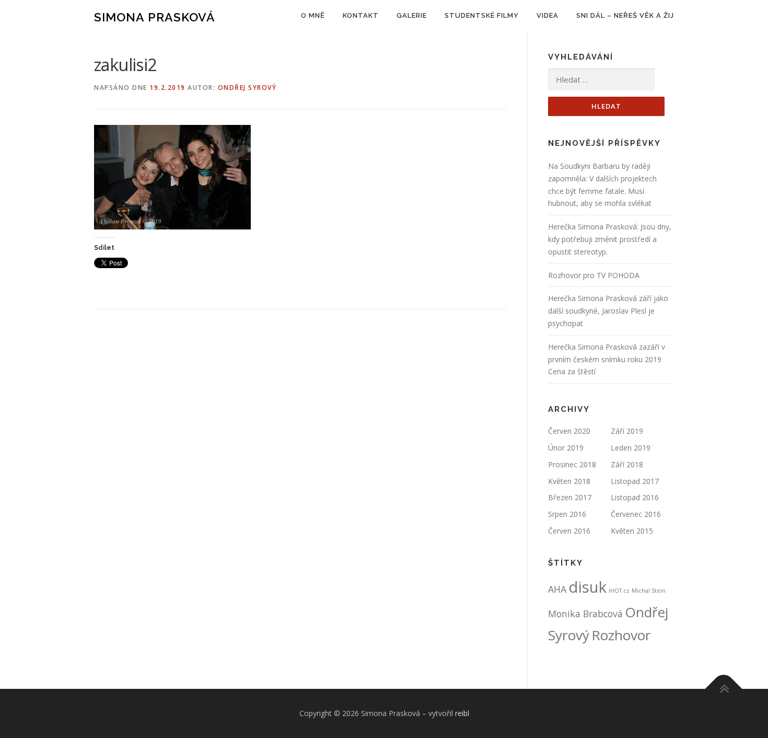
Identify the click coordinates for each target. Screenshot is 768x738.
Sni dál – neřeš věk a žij (625, 15)
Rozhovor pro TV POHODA (593, 275)
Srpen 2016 (567, 514)
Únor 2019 (566, 448)
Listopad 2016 (635, 497)
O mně (313, 15)
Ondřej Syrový (247, 87)
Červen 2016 (569, 531)
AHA (557, 589)
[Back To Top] (723, 688)
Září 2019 (627, 431)
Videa (547, 15)
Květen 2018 (569, 481)
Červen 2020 (569, 431)
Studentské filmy (482, 15)
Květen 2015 (632, 531)
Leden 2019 (630, 448)
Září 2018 (627, 464)
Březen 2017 (569, 497)
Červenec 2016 (636, 514)
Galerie (412, 15)
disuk (587, 586)
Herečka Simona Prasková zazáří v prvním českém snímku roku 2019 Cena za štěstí (606, 359)
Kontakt (361, 15)
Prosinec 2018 (572, 464)
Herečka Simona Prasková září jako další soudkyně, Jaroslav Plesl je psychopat (608, 310)
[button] (172, 177)
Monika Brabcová (585, 613)
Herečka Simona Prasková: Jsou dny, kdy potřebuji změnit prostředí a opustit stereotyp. (609, 239)
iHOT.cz (619, 590)
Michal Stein (649, 590)
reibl (462, 713)
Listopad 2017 (635, 481)
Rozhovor (621, 635)
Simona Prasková (154, 17)
